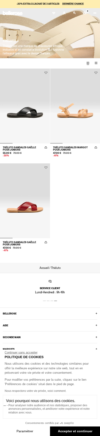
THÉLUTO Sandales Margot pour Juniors (70, 148)
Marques (9, 349)
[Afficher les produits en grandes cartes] (88, 63)
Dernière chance (73, 4)
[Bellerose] (13, 13)
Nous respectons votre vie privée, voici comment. (35, 391)
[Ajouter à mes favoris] (46, 72)
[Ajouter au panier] (46, 147)
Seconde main (11, 337)
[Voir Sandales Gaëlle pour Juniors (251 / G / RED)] (25, 200)
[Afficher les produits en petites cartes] (96, 63)
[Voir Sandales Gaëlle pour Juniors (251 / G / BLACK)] (25, 106)
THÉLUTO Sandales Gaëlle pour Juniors (19, 148)
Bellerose (10, 313)
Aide (5, 325)
